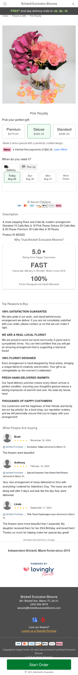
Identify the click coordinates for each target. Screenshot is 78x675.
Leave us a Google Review (39, 631)
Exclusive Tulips (35, 446)
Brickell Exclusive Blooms (39, 3)
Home (6, 15)
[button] (70, 666)
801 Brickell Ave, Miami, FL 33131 (39, 601)
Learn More (60, 149)
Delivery (11, 169)
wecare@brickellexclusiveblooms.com (39, 608)
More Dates (66, 177)
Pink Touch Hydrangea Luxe (41, 514)
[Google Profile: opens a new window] (35, 619)
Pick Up (31, 167)
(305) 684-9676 (39, 604)
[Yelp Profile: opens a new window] (43, 619)
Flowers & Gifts (19, 15)
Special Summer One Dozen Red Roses (47, 472)
